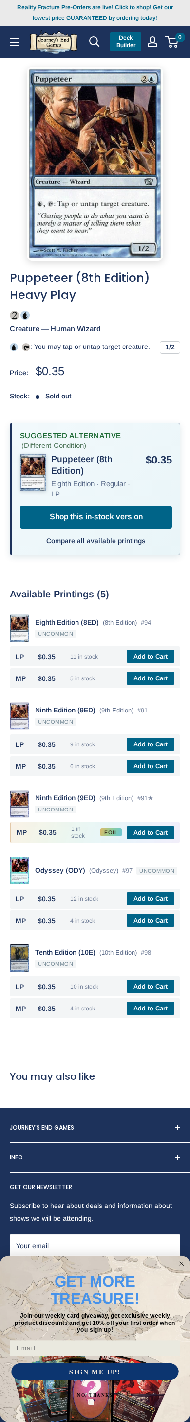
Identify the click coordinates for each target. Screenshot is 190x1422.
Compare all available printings (96, 541)
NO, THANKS (95, 1395)
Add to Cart (150, 656)
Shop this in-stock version (96, 517)
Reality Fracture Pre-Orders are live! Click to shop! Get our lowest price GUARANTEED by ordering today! (95, 12)
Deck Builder (125, 41)
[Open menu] (14, 42)
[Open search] (94, 41)
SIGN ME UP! (94, 1371)
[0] (172, 42)
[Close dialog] (181, 1264)
